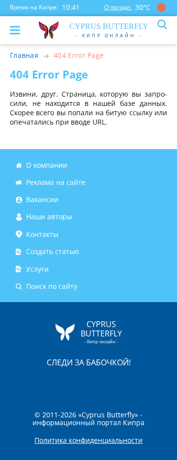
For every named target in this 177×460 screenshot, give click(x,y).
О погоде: (117, 7)
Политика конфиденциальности (88, 440)
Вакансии (42, 199)
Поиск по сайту (51, 286)
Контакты (42, 234)
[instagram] (55, 383)
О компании (46, 165)
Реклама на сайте (56, 182)
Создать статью (52, 251)
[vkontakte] (123, 383)
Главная (24, 55)
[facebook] (33, 383)
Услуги (37, 269)
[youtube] (145, 383)
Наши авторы (49, 217)
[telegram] (100, 383)
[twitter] (78, 383)
